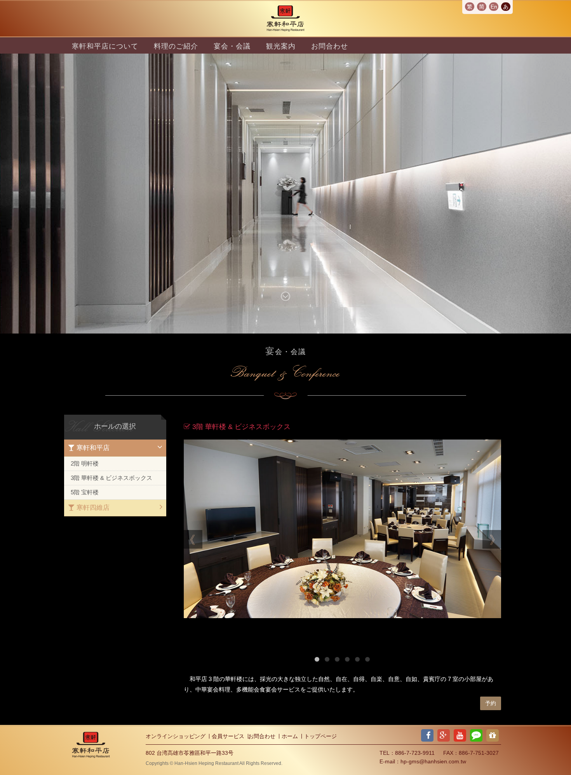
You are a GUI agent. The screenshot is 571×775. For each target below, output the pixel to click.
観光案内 (281, 46)
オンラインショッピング (175, 736)
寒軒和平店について (105, 46)
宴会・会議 (232, 46)
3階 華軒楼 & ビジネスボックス (111, 477)
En (494, 6)
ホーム (290, 736)
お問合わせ (329, 46)
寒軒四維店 (92, 507)
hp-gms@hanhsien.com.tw (433, 761)
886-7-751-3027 (479, 753)
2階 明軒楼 (85, 463)
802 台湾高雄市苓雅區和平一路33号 (189, 753)
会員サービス (228, 736)
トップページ (320, 736)
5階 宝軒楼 (85, 492)
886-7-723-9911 (415, 753)
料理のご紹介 (176, 46)
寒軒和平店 (92, 448)
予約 (490, 703)
